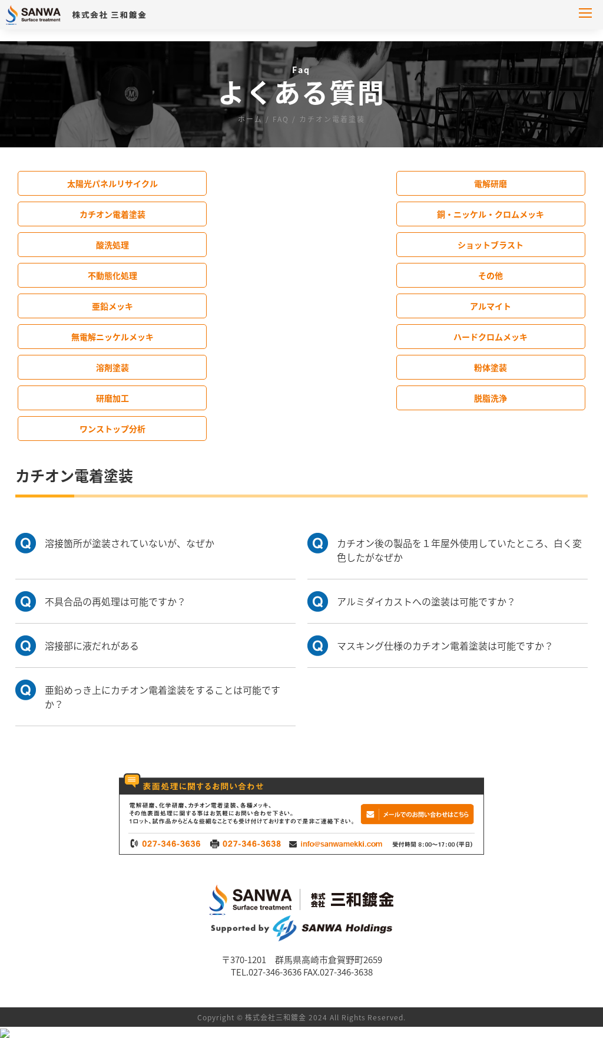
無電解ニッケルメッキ (112, 336)
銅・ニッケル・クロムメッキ (490, 214)
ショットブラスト (491, 245)
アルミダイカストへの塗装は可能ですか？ (426, 601)
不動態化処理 (112, 275)
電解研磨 (490, 183)
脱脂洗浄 (490, 398)
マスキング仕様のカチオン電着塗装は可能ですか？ (445, 645)
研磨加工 (112, 398)
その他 (490, 275)
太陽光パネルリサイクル (112, 183)
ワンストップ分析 (112, 428)
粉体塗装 (490, 367)
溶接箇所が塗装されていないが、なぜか (129, 543)
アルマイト (490, 306)
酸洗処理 (112, 245)
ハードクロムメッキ (490, 336)
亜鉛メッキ (112, 306)
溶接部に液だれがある (92, 645)
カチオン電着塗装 (112, 214)
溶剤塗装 (112, 367)
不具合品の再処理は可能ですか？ (115, 601)
